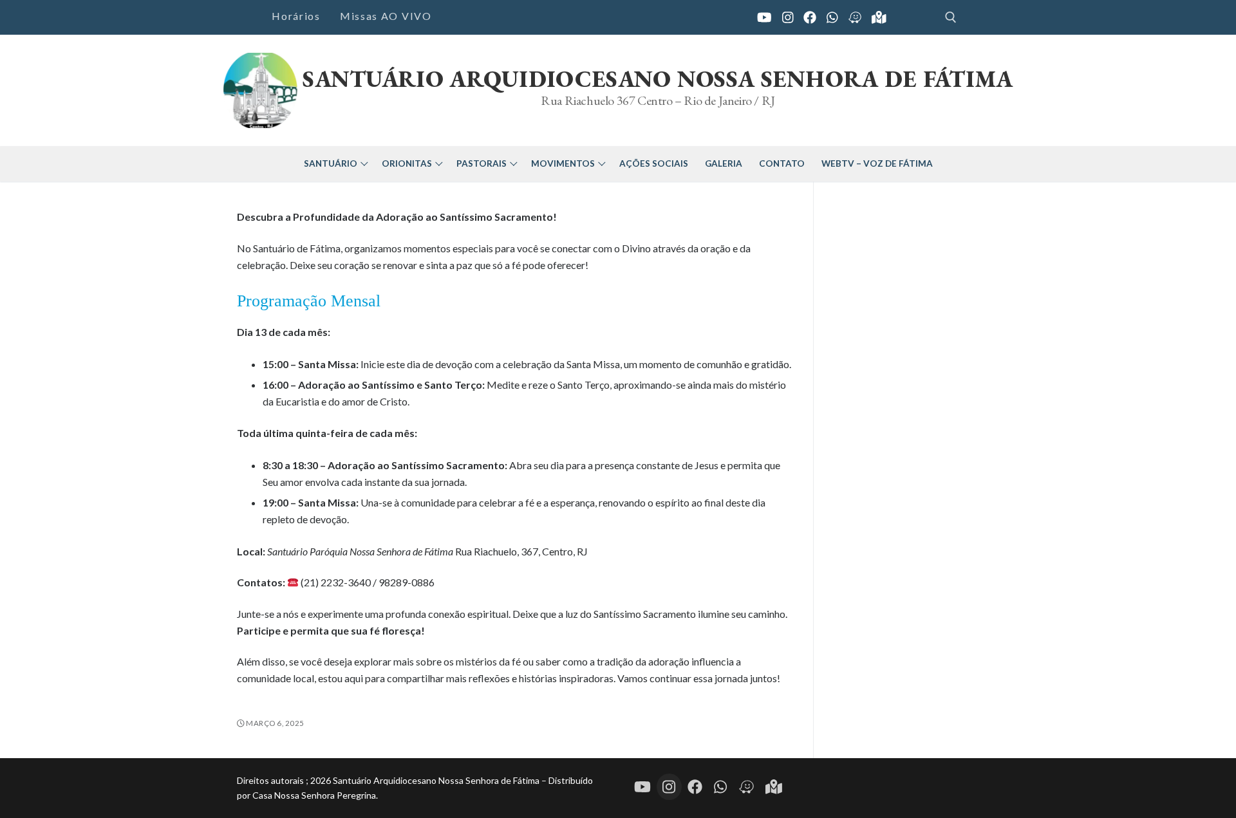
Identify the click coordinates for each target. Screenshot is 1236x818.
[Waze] (746, 787)
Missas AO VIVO (386, 16)
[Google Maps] (879, 18)
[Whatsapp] (720, 787)
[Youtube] (764, 18)
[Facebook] (809, 18)
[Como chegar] (854, 18)
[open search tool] (951, 17)
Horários (296, 16)
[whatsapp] (832, 18)
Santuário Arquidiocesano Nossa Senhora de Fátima (658, 78)
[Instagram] (788, 18)
